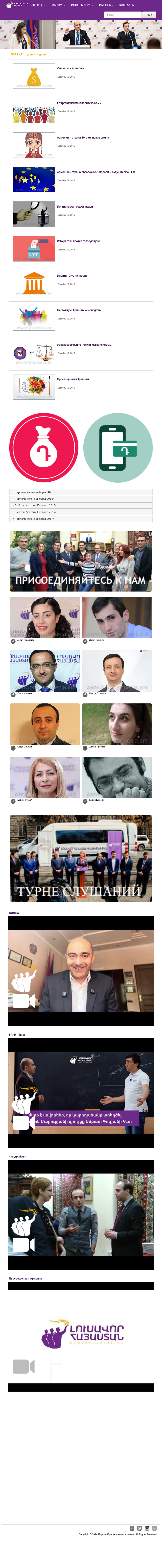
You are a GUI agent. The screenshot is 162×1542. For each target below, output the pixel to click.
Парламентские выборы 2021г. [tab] (34, 492)
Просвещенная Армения (73, 379)
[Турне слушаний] (81, 858)
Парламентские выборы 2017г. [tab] (34, 518)
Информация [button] (81, 5)
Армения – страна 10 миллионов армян (83, 137)
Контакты (126, 5)
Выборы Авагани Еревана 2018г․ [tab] (36, 505)
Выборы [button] (105, 5)
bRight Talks (17, 1034)
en (38, 5)
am (33, 5)
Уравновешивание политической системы (84, 345)
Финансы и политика (70, 68)
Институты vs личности (72, 276)
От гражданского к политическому (79, 103)
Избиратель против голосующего (78, 241)
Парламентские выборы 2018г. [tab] (34, 498)
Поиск (149, 15)
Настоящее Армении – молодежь (79, 310)
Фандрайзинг (18, 1156)
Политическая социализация (75, 207)
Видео (14, 913)
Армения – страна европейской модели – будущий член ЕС (96, 172)
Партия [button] (57, 5)
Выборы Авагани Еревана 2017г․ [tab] (36, 512)
